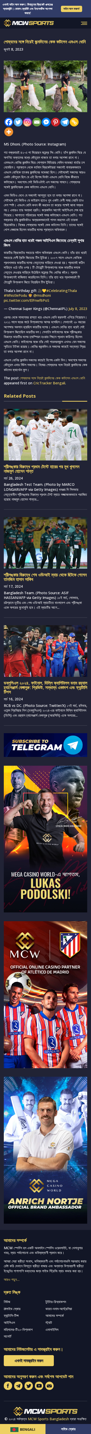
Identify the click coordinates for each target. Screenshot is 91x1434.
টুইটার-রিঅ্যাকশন (56, 1301)
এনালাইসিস (52, 1329)
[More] (7, 131)
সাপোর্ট (7, 1336)
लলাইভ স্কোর (12, 1308)
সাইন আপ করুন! (71, 9)
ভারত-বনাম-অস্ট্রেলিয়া (59, 1308)
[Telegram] (63, 122)
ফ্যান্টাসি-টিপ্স (11, 1315)
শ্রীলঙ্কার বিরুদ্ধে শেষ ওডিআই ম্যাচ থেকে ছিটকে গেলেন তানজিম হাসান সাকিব (45, 577)
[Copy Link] (73, 122)
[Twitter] (17, 122)
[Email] (35, 122)
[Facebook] (7, 122)
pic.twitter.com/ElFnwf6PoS (26, 300)
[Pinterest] (54, 122)
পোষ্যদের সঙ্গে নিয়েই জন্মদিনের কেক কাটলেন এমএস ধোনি (52, 378)
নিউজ (7, 1301)
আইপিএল (9, 1322)
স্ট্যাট (49, 1322)
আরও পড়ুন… (11, 1279)
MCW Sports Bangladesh (48, 1418)
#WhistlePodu (15, 295)
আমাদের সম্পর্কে (55, 1315)
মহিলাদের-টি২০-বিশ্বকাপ (18, 1329)
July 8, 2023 (78, 308)
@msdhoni (42, 295)
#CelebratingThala (61, 290)
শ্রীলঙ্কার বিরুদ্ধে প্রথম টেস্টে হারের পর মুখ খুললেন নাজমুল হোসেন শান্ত (41, 468)
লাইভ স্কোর (68, 1428)
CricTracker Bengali (49, 383)
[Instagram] (26, 122)
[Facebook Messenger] (45, 122)
